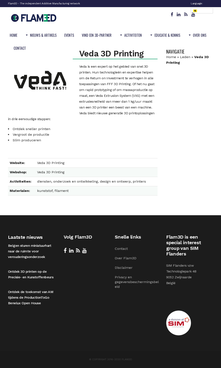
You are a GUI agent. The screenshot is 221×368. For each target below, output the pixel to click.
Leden (185, 57)
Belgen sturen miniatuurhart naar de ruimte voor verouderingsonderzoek (29, 251)
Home (171, 57)
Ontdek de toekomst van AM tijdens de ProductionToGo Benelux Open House (30, 297)
